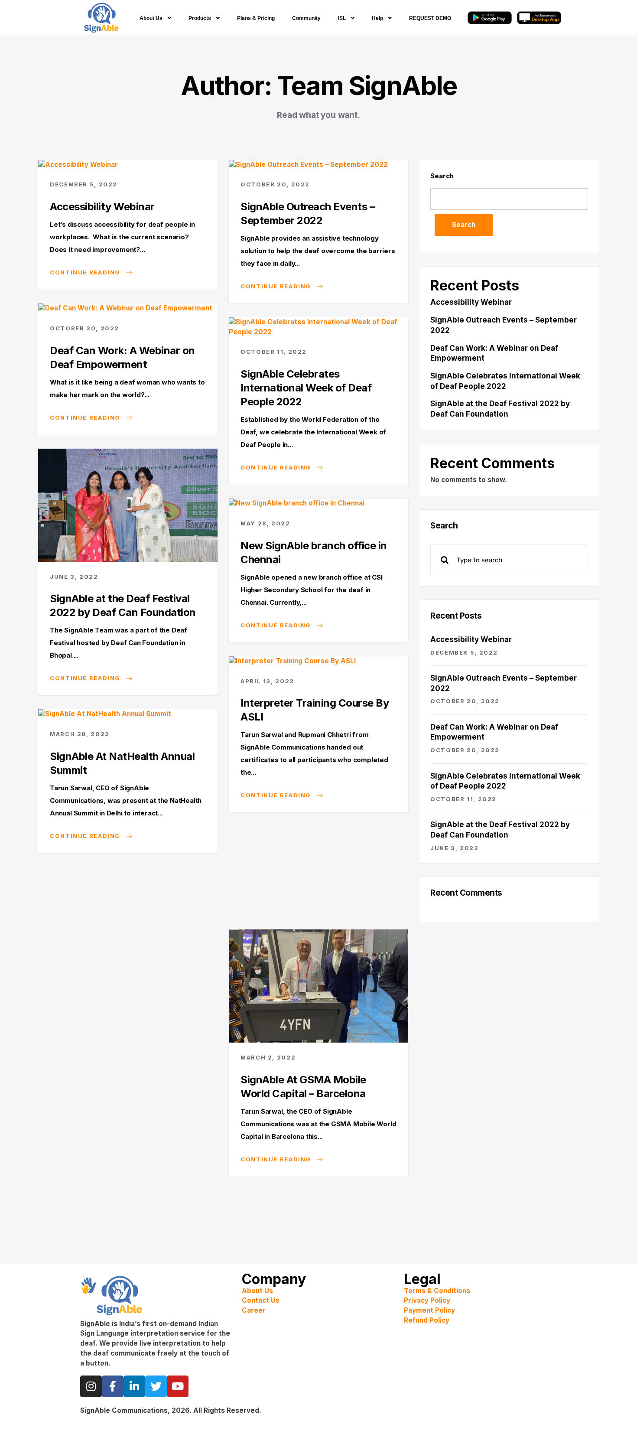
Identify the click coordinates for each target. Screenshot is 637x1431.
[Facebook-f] (113, 1386)
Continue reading (86, 271)
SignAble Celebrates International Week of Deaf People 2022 (305, 388)
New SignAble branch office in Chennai (313, 552)
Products (199, 18)
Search (441, 176)
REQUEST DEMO (430, 18)
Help (377, 18)
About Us (151, 18)
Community (306, 18)
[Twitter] (156, 1386)
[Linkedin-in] (134, 1386)
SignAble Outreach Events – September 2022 (307, 213)
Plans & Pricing (256, 18)
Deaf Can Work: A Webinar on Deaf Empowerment (122, 357)
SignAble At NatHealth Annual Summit (122, 763)
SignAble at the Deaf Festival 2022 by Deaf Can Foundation (123, 605)
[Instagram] (91, 1386)
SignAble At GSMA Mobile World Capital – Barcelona (303, 1086)
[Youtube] (177, 1386)
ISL (342, 18)
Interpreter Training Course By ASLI (314, 710)
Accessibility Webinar (102, 206)
